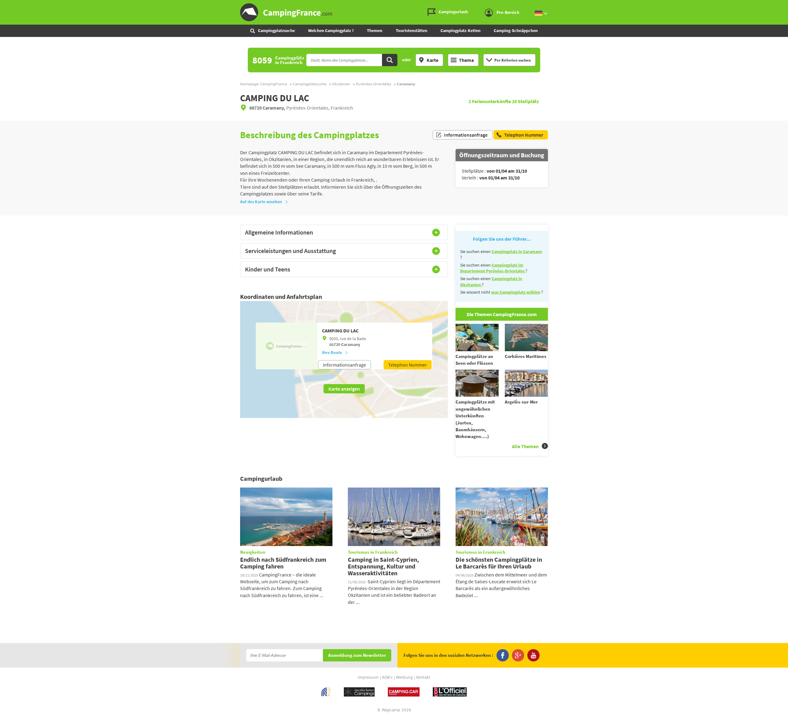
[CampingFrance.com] (394, 12)
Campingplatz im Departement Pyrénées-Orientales (492, 268)
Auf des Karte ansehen (261, 201)
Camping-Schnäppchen (516, 30)
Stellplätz (525, 101)
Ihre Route (332, 352)
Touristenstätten (411, 30)
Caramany (350, 344)
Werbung (404, 677)
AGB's (387, 677)
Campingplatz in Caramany (517, 251)
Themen (374, 30)
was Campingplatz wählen (515, 292)
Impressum (368, 677)
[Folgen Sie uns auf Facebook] (503, 655)
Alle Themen (525, 446)
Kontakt (423, 677)
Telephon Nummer (407, 365)
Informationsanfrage (466, 135)
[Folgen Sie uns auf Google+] (518, 655)
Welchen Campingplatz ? (331, 30)
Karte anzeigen (344, 389)
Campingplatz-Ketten (460, 30)
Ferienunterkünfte (490, 101)
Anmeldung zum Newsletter (357, 655)
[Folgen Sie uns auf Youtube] (533, 655)
